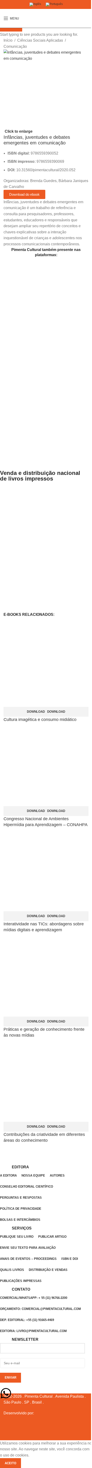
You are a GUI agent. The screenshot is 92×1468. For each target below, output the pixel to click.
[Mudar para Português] (54, 4)
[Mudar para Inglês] (35, 4)
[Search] (88, 18)
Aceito (10, 1463)
